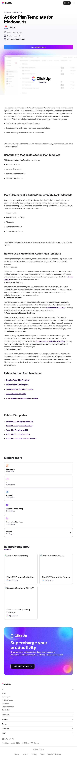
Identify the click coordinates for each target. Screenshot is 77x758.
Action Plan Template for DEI (17, 430)
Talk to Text (6, 710)
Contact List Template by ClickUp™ (18, 611)
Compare (5, 724)
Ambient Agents (7, 700)
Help (3, 733)
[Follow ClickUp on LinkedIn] (3, 739)
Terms (42, 754)
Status (17, 754)
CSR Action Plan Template (16, 394)
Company (5, 728)
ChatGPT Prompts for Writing (20, 577)
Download (5, 715)
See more (7, 549)
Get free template (38, 47)
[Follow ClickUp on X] (13, 739)
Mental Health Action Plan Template (19, 389)
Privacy (34, 754)
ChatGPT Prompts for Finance (56, 577)
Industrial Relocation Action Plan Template (22, 398)
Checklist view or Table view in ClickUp (50, 341)
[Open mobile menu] (73, 3)
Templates (7, 12)
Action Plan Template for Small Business (21, 438)
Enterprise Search (8, 706)
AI (2, 689)
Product (5, 719)
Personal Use (17, 12)
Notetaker (5, 703)
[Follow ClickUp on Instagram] (10, 739)
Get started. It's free (21, 666)
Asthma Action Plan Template (17, 384)
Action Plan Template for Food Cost (19, 422)
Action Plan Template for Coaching (19, 426)
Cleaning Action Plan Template (17, 380)
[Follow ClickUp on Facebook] (6, 739)
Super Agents (6, 697)
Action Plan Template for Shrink (18, 434)
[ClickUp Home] (7, 2)
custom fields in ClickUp (55, 308)
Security (25, 754)
